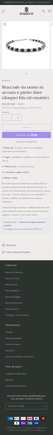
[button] (3, 11)
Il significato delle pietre (15, 374)
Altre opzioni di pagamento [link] (26, 141)
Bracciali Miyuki (12, 291)
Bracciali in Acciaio (13, 272)
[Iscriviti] (44, 406)
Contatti (9, 332)
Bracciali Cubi (11, 285)
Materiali (9, 380)
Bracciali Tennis (12, 309)
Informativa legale (13, 338)
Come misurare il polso (15, 386)
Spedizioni (10, 351)
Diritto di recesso (13, 344)
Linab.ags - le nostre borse (17, 315)
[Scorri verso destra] (32, 74)
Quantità (5, 112)
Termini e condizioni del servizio (19, 357)
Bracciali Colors (12, 278)
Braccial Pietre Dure (14, 303)
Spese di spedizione (19, 108)
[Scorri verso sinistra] (21, 74)
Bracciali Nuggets (13, 297)
